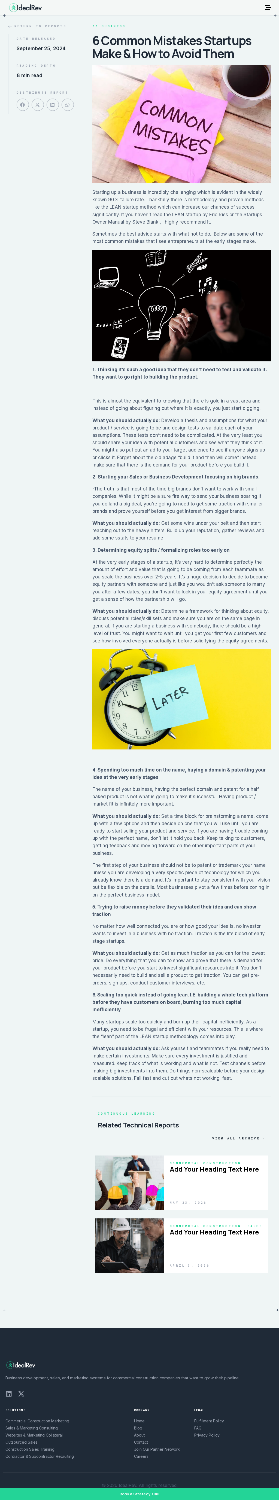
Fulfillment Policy (209, 1421)
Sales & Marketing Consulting (31, 1428)
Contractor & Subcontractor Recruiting (39, 1456)
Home (139, 1421)
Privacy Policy (207, 1435)
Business (114, 26)
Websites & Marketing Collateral (34, 1435)
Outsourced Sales (21, 1442)
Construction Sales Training (29, 1449)
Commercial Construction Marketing (37, 1421)
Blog (138, 1428)
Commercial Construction (205, 1163)
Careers (141, 1456)
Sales (254, 1226)
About (139, 1435)
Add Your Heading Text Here (214, 1168)
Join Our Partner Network (157, 1449)
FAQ (198, 1428)
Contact (141, 1442)
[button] (23, 105)
